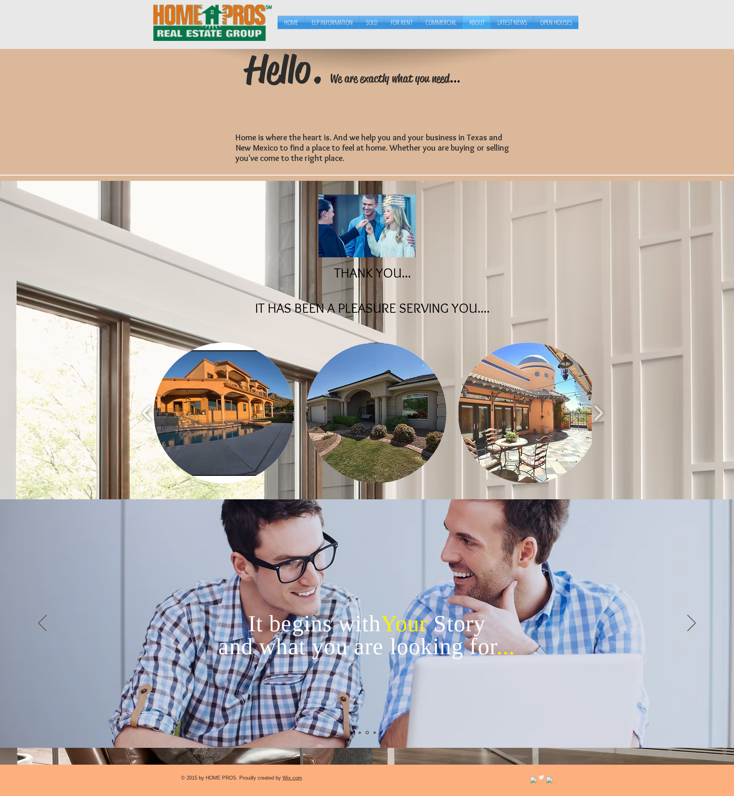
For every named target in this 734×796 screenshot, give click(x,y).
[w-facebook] (533, 780)
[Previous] (42, 623)
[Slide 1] (360, 732)
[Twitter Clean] (541, 777)
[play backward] (147, 413)
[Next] (691, 623)
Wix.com (292, 778)
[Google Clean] (549, 780)
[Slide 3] (374, 732)
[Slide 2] (366, 732)
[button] (224, 413)
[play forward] (598, 413)
